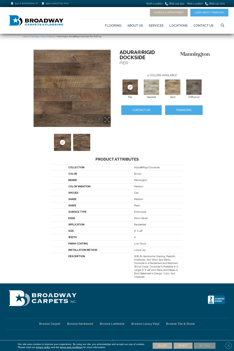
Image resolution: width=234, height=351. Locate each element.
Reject (183, 345)
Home (25, 36)
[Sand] (172, 87)
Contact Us (141, 110)
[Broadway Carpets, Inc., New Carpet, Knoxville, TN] (216, 299)
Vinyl (42, 36)
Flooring (34, 36)
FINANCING (184, 110)
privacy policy (43, 347)
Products (51, 36)
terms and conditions (71, 347)
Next (112, 140)
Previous (31, 140)
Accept (162, 345)
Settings (204, 345)
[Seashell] (151, 87)
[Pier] (130, 87)
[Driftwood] (193, 87)
